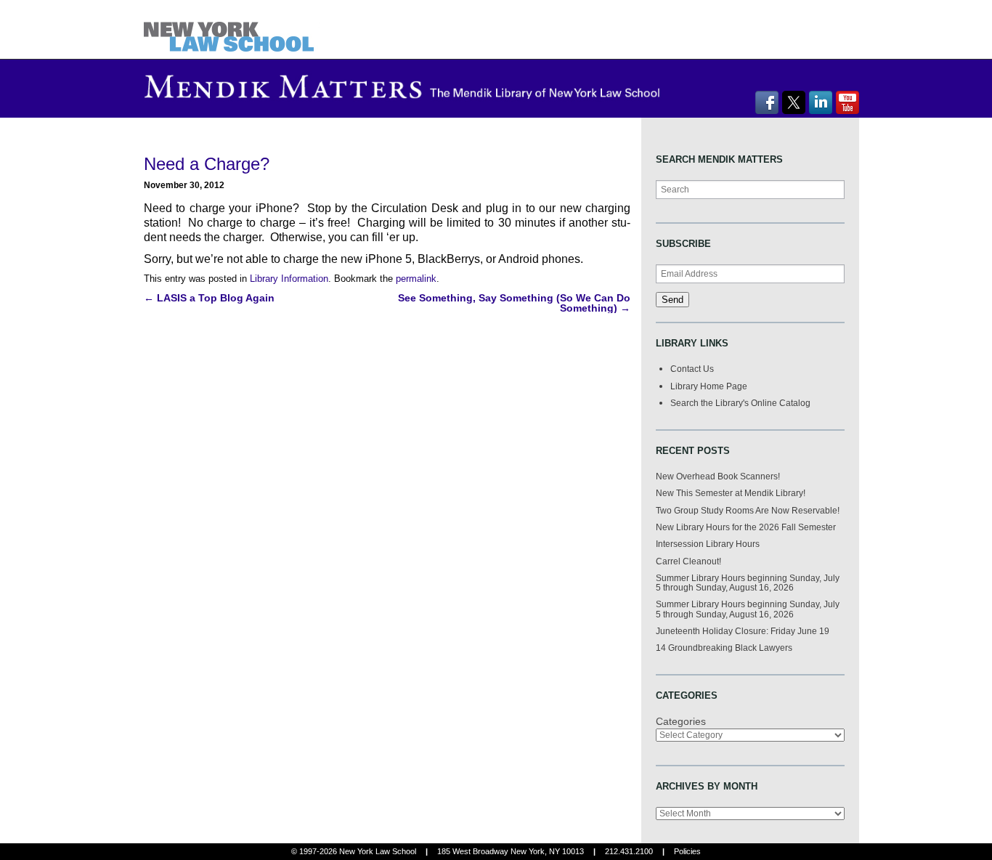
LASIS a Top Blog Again (209, 298)
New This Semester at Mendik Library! (730, 493)
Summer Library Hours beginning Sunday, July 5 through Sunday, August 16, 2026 (747, 582)
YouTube (847, 102)
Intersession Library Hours (708, 543)
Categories (681, 721)
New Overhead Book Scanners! (718, 476)
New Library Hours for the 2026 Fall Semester (746, 527)
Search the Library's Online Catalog (740, 402)
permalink (416, 278)
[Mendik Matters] (232, 29)
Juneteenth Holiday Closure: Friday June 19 (742, 631)
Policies (687, 851)
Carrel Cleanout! (688, 561)
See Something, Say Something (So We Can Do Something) (514, 303)
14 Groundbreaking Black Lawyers (724, 647)
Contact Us (692, 368)
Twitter (793, 102)
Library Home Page (708, 386)
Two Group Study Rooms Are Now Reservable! (747, 510)
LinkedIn (820, 102)
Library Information (289, 278)
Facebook (766, 102)
